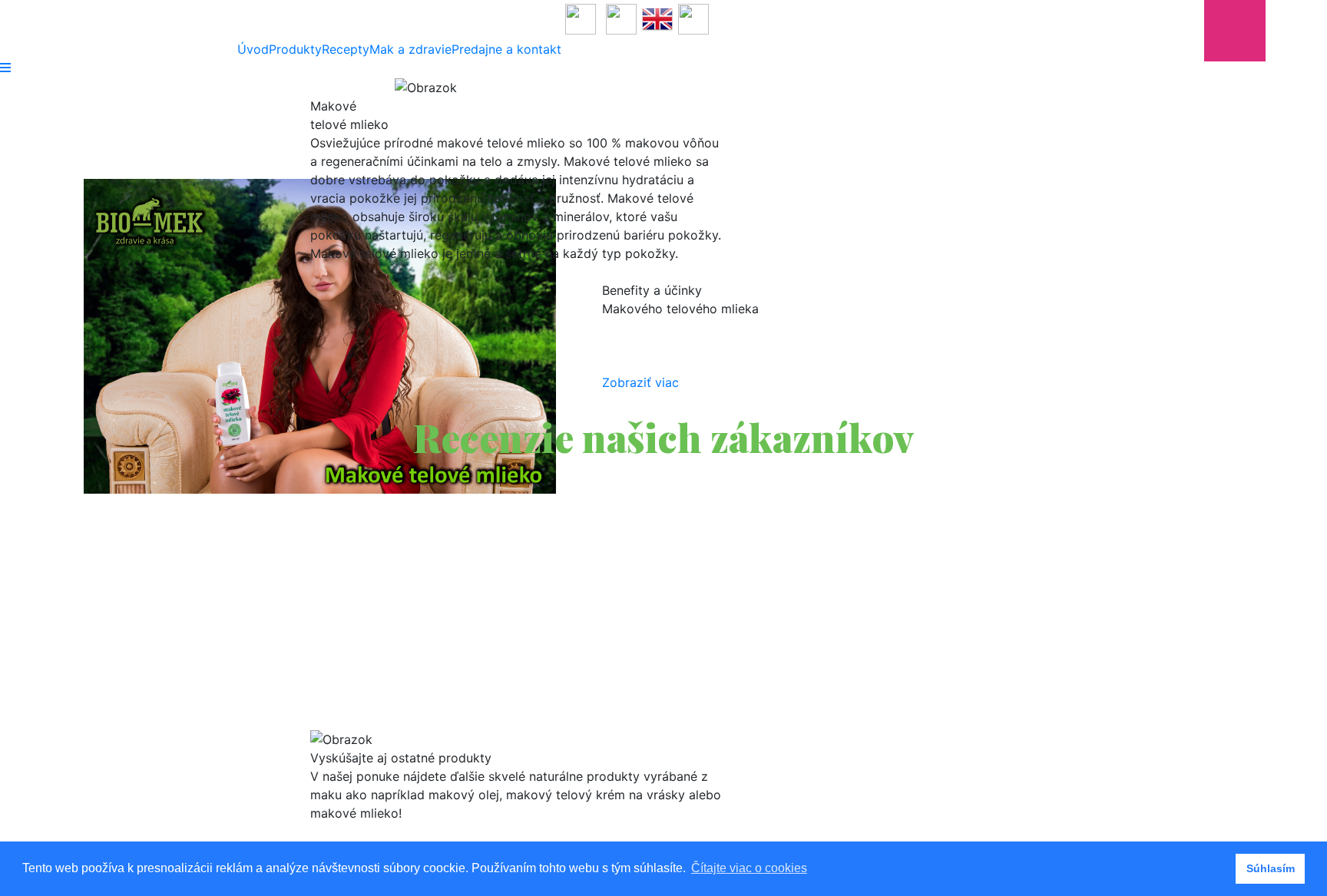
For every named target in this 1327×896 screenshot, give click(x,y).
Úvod (253, 49)
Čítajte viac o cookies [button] (749, 868)
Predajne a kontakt (506, 49)
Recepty (345, 49)
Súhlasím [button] (1270, 868)
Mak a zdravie (410, 49)
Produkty (295, 49)
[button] (291, 606)
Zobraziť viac (640, 382)
